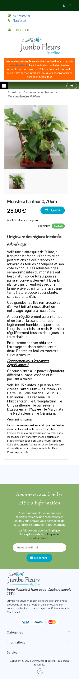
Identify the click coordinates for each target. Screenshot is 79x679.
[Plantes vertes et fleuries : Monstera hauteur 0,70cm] (36, 136)
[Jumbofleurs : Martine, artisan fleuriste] (39, 45)
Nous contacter (21, 16)
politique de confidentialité (44, 536)
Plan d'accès (19, 20)
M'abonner (40, 558)
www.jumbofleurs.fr (43, 660)
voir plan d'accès (19, 65)
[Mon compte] (64, 5)
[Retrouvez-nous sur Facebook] (40, 671)
